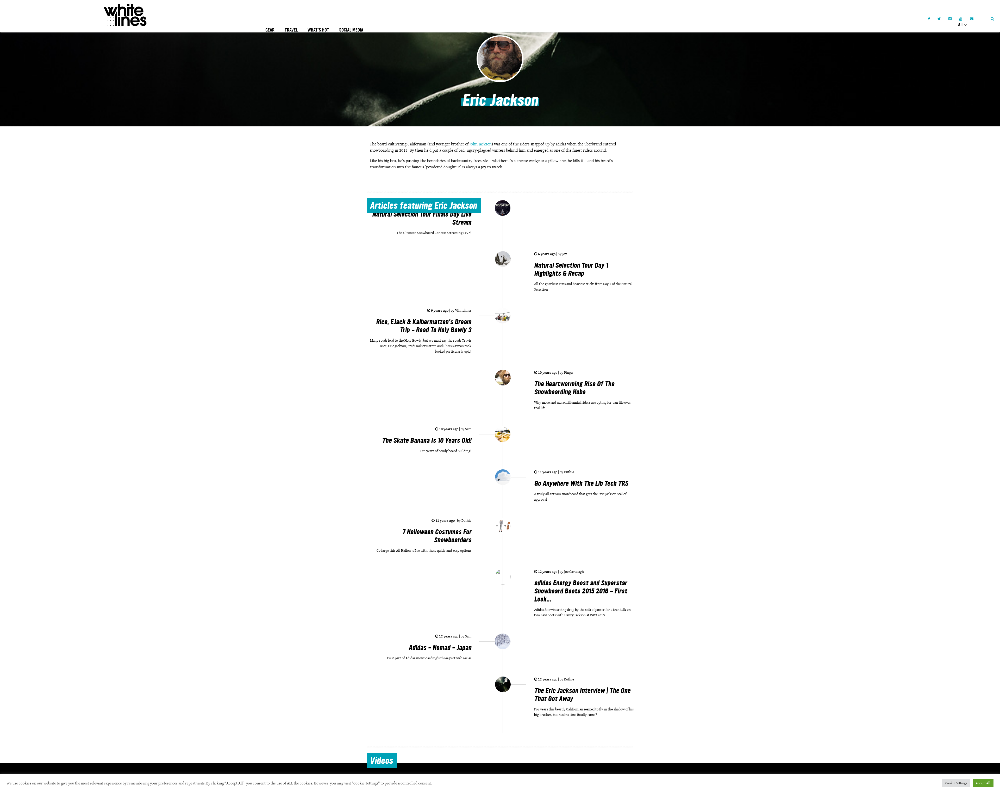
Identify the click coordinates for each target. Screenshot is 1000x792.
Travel (291, 30)
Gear (269, 30)
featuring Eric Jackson (423, 206)
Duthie (568, 472)
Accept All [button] (983, 783)
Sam (467, 429)
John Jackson (481, 144)
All (961, 25)
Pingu (568, 372)
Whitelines (462, 310)
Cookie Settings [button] (956, 783)
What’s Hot (318, 30)
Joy (564, 253)
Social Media (351, 30)
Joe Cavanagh (573, 571)
